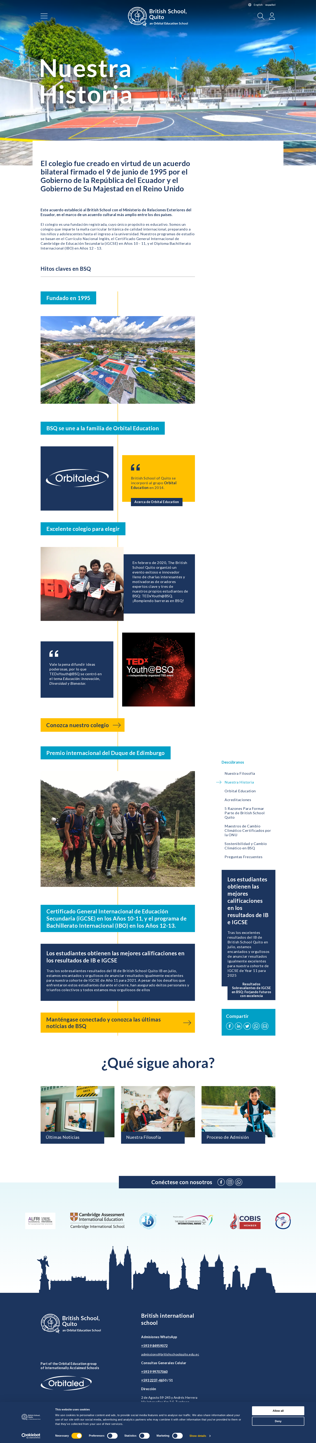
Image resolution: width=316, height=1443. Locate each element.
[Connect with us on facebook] (221, 1182)
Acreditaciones (238, 799)
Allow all (278, 1410)
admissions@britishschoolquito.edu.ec (170, 1354)
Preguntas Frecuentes (243, 856)
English (258, 4)
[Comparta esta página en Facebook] (229, 1026)
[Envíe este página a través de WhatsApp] (256, 1026)
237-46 (157, 1380)
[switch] (112, 1436)
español (270, 4)
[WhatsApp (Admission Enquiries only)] (238, 1182)
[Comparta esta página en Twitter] (247, 1026)
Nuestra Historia (239, 782)
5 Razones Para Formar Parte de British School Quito (245, 812)
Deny (278, 1421)
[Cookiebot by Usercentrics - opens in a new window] (31, 1436)
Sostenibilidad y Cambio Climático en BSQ (246, 845)
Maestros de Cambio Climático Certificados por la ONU (248, 830)
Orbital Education (240, 791)
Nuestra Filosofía (240, 773)
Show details (197, 1435)
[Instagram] (230, 1182)
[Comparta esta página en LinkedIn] (238, 1026)
